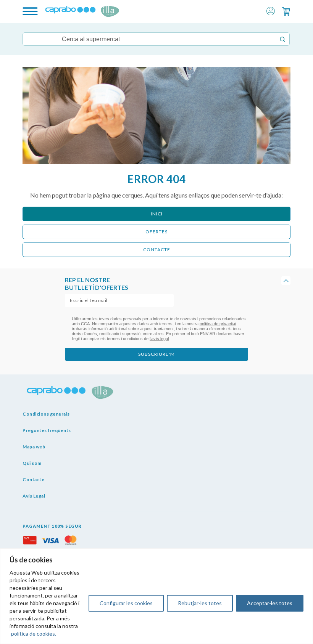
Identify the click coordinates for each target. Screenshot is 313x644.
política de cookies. (33, 633)
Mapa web (34, 447)
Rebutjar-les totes (200, 603)
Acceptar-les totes (269, 603)
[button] (270, 10)
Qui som (32, 463)
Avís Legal (34, 496)
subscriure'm (156, 354)
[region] (156, 596)
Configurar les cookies (126, 603)
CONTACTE (156, 249)
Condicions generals (46, 414)
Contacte (33, 479)
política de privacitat (218, 323)
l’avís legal (159, 338)
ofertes (156, 231)
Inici (157, 214)
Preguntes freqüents (47, 430)
